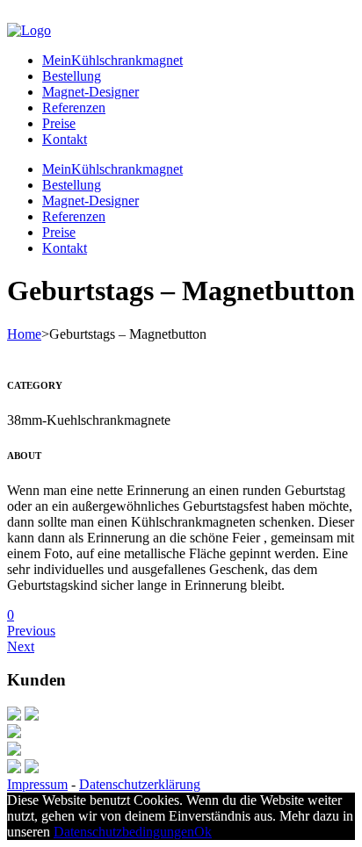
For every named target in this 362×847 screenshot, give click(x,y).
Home (24, 334)
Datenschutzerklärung (139, 784)
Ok (203, 831)
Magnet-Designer (90, 91)
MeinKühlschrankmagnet (112, 60)
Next (20, 646)
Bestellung (71, 75)
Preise (59, 123)
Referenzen (73, 107)
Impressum (37, 784)
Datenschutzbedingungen (124, 831)
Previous (31, 630)
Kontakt (64, 139)
